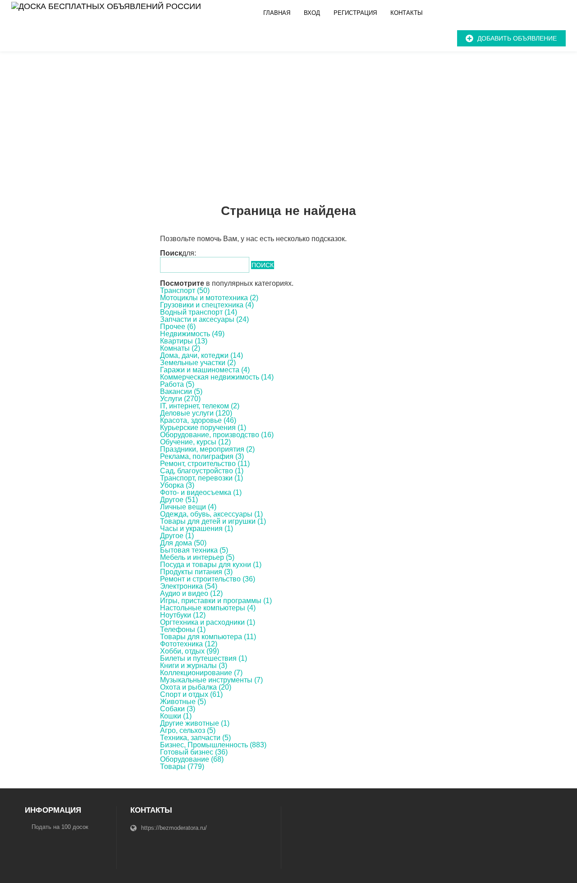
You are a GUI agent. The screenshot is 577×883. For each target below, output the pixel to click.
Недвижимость (192, 334)
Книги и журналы (193, 665)
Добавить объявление (517, 38)
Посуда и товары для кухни (210, 564)
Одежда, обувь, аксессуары (211, 514)
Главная (276, 12)
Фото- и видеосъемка (201, 492)
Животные (183, 701)
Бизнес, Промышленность (213, 745)
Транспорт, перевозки (201, 478)
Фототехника (188, 644)
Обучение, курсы (195, 442)
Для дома (183, 543)
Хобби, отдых (189, 651)
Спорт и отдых (191, 694)
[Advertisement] (288, 119)
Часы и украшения (196, 528)
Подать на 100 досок (60, 827)
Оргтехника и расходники (207, 622)
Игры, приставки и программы (216, 600)
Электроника (188, 586)
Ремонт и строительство (207, 579)
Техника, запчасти (195, 737)
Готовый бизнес (194, 752)
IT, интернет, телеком (199, 406)
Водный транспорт (198, 312)
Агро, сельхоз (187, 730)
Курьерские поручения (203, 427)
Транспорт (185, 290)
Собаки (177, 709)
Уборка (177, 485)
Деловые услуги (196, 413)
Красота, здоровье (198, 420)
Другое (179, 499)
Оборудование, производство (217, 435)
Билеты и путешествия (203, 658)
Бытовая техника (194, 550)
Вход (312, 12)
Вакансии (181, 391)
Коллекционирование (201, 673)
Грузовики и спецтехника (207, 305)
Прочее (178, 326)
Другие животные (194, 723)
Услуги (180, 399)
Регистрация (355, 12)
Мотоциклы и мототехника (209, 298)
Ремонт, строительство (205, 463)
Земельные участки (198, 362)
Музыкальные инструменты (211, 680)
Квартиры (183, 341)
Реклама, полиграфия (202, 456)
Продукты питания (196, 572)
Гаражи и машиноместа (205, 370)
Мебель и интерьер (197, 557)
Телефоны (183, 629)
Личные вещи (188, 507)
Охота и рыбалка (195, 687)
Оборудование (192, 759)
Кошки (176, 716)
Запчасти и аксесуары (204, 319)
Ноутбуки (183, 615)
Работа (177, 384)
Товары (182, 766)
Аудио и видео (191, 593)
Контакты (406, 12)
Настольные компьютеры (208, 608)
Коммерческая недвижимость (217, 377)
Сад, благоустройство (201, 471)
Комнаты (180, 348)
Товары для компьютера (208, 637)
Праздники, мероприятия (207, 449)
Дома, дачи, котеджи (201, 355)
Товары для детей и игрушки (213, 521)
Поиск (263, 265)
